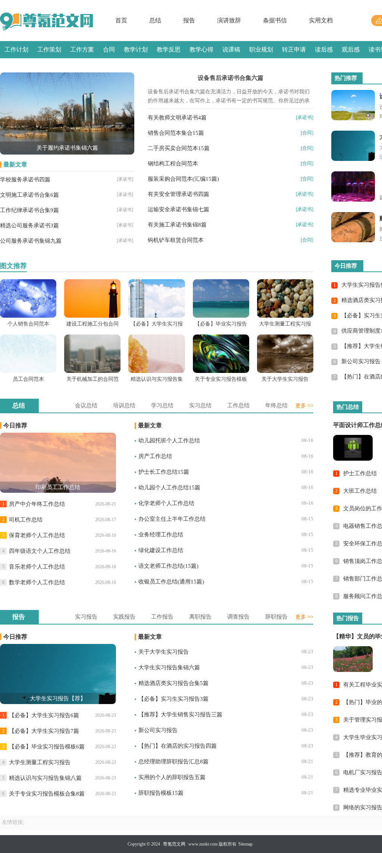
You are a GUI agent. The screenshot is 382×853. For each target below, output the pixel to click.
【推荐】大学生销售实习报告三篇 (180, 714)
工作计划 (16, 49)
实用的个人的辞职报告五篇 (172, 777)
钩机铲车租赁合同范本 (176, 240)
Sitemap (245, 844)
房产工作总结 (155, 456)
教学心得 (201, 49)
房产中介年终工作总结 (37, 504)
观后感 (351, 49)
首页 (121, 20)
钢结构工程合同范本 (173, 163)
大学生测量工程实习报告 (40, 762)
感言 (10, 66)
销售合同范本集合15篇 (176, 133)
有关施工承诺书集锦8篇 (177, 225)
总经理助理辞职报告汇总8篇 (173, 762)
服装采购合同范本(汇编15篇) (183, 179)
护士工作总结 (360, 473)
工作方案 (82, 49)
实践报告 (124, 617)
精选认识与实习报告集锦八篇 (45, 778)
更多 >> (304, 405)
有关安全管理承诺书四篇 (178, 194)
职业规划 (261, 49)
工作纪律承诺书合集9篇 (29, 210)
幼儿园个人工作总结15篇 (169, 488)
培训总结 (124, 405)
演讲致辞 (229, 20)
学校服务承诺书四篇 (25, 180)
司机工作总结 (26, 520)
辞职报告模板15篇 (161, 793)
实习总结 (200, 405)
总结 (155, 20)
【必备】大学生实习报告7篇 (44, 731)
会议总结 (86, 405)
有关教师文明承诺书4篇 (177, 118)
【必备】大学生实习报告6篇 (44, 715)
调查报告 (238, 617)
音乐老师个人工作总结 (37, 567)
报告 (189, 20)
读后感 (324, 49)
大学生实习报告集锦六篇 (169, 667)
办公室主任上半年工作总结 (172, 519)
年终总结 (276, 405)
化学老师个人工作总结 (166, 503)
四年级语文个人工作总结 (40, 551)
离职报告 (200, 617)
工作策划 (49, 49)
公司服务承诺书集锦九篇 (31, 241)
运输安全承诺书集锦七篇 (178, 209)
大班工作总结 (360, 491)
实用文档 (321, 20)
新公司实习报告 (361, 361)
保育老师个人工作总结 (37, 535)
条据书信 (275, 20)
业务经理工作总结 (160, 535)
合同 (109, 49)
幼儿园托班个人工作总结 (169, 440)
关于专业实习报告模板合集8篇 (47, 794)
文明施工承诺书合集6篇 (29, 195)
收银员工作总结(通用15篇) (171, 582)
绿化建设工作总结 (160, 550)
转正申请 (294, 49)
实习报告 (86, 617)
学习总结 (162, 405)
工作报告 (162, 617)
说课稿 (231, 49)
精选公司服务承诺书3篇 (29, 225)
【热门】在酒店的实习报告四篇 (177, 746)
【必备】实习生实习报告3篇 (173, 699)
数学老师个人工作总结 (37, 582)
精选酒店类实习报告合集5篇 (173, 683)
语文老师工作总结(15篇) (168, 566)
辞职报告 (276, 617)
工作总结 (238, 405)
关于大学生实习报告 (163, 652)
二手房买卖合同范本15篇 (179, 148)
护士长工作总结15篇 (163, 472)
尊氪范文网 (174, 844)
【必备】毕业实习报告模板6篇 (47, 747)
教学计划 (136, 49)
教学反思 (169, 49)
